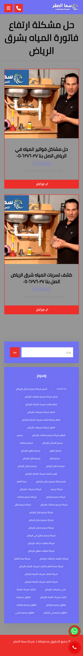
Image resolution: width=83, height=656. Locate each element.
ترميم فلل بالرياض (31, 458)
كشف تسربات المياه (26, 589)
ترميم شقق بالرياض (30, 450)
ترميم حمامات (26, 443)
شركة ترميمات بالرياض (31, 489)
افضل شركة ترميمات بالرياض (41, 427)
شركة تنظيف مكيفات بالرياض (54, 558)
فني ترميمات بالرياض (55, 589)
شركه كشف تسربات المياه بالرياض (41, 581)
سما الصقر (22, 481)
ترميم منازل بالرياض (27, 466)
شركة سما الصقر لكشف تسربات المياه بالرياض (41, 566)
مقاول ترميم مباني (24, 612)
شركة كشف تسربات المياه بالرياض (41, 574)
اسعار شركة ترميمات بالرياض (41, 412)
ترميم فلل (55, 458)
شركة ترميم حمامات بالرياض (54, 504)
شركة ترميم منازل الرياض (41, 520)
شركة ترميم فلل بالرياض (41, 512)
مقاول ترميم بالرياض (56, 605)
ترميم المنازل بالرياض (52, 443)
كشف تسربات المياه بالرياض (53, 597)
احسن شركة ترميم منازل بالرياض (31, 389)
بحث (14, 352)
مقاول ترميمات (23, 597)
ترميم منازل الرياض (55, 466)
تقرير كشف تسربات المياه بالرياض (41, 473)
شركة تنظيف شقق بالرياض (41, 551)
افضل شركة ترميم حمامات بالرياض (48, 435)
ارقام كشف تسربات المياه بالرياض (41, 404)
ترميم (20, 435)
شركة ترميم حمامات (27, 497)
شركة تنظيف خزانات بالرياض (41, 543)
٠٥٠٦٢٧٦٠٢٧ (61, 389)
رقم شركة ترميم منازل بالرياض (51, 481)
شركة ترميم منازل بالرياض (41, 527)
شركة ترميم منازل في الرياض (41, 535)
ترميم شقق (55, 450)
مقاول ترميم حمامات (26, 605)
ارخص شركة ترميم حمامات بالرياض (41, 396)
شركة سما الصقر (22, 558)
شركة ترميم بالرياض (55, 497)
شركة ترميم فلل (23, 504)
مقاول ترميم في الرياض (55, 612)
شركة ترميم (57, 489)
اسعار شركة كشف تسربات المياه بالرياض (41, 419)
